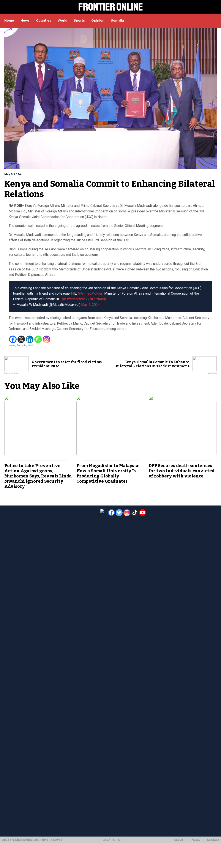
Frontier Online (110, 7)
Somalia (21, 345)
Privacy (195, 840)
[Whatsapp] (38, 339)
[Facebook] (13, 339)
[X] (21, 339)
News (12, 345)
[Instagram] (46, 339)
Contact (213, 840)
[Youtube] (142, 512)
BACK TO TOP (112, 839)
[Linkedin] (29, 339)
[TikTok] (134, 512)
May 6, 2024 (90, 305)
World (31, 345)
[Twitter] (119, 512)
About (178, 840)
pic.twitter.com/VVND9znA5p (84, 299)
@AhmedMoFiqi (90, 293)
